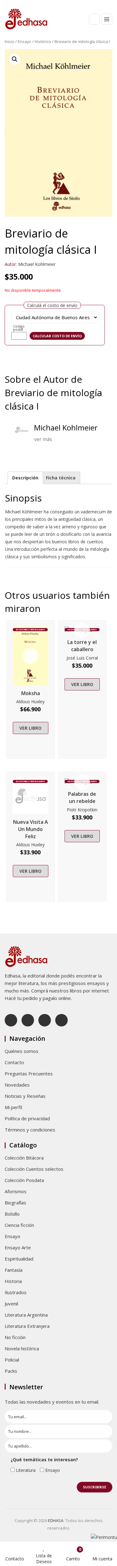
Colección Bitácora (24, 1158)
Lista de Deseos (44, 1558)
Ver (30, 656)
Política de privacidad (27, 1118)
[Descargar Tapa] (100, 58)
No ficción (15, 1337)
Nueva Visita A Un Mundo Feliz (30, 829)
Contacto (14, 1062)
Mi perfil (13, 1107)
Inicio (9, 41)
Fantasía (13, 1270)
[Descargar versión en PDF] (109, 58)
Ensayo (24, 41)
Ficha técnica (61, 478)
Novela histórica (22, 1348)
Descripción (25, 478)
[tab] (25, 478)
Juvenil (11, 1303)
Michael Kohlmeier (37, 264)
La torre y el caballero (82, 646)
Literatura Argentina (26, 1315)
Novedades (17, 1085)
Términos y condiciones (30, 1129)
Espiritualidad (19, 1259)
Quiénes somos (21, 1051)
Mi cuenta (102, 1559)
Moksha (30, 693)
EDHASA (55, 1520)
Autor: (11, 264)
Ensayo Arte (18, 1247)
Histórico (43, 41)
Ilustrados (16, 1292)
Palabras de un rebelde (82, 797)
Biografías (15, 1202)
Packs (11, 1371)
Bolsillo (12, 1214)
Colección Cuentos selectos (34, 1169)
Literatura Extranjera (27, 1326)
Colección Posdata (24, 1180)
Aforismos (16, 1191)
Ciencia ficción (19, 1225)
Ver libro (30, 728)
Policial (12, 1360)
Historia (13, 1281)
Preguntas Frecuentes (29, 1073)
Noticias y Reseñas (25, 1096)
